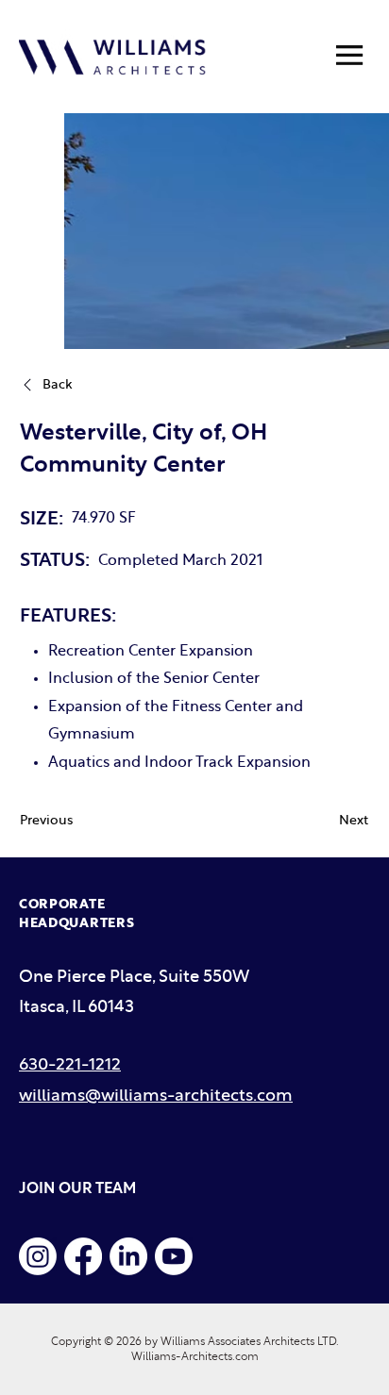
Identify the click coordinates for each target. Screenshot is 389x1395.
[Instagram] (38, 1256)
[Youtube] (174, 1256)
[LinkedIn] (128, 1256)
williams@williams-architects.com (156, 1096)
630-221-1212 (70, 1065)
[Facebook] (83, 1256)
